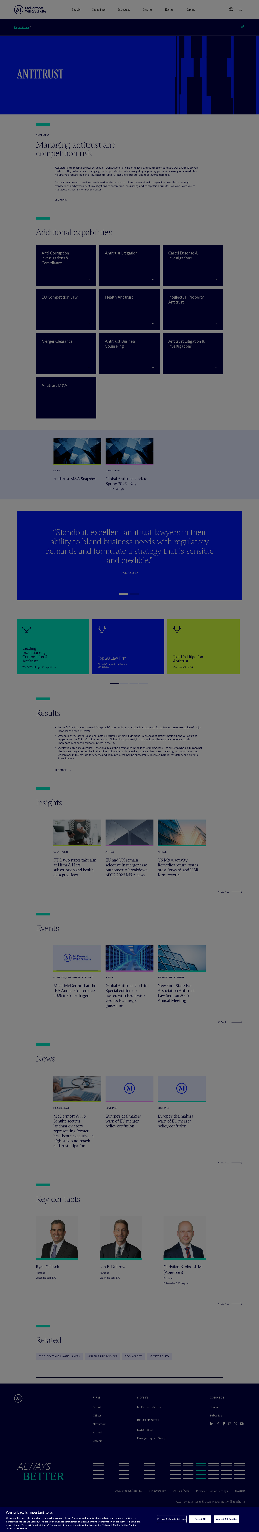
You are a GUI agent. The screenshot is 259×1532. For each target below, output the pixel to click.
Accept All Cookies (226, 1519)
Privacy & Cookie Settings (171, 1519)
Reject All (200, 1519)
